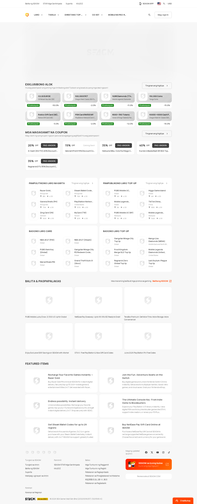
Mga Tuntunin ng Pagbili (95, 468)
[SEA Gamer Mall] (27, 15)
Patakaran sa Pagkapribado (97, 472)
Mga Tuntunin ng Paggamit (97, 464)
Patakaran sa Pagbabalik (95, 483)
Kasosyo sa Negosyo (33, 492)
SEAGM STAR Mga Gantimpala (67, 464)
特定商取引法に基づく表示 (96, 479)
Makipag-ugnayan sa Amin (36, 476)
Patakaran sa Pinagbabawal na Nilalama (102, 476)
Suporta (28, 472)
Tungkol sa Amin (32, 464)
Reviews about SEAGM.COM (148, 476)
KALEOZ (57, 468)
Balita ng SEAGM (32, 468)
